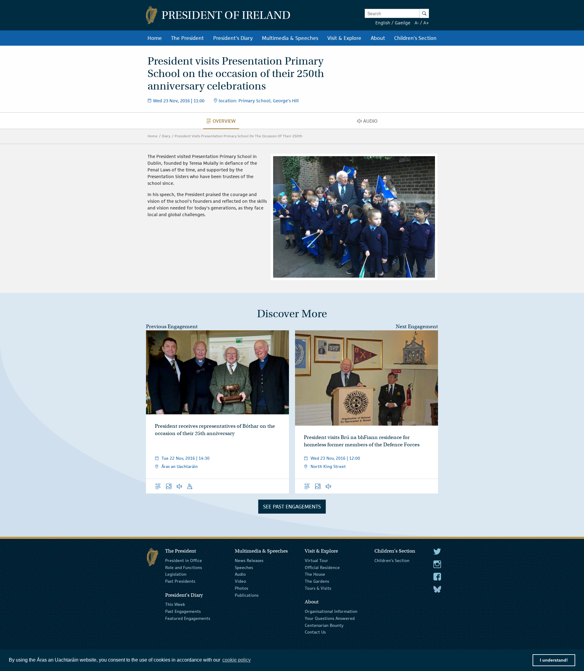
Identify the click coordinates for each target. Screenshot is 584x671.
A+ (426, 23)
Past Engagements (183, 611)
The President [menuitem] (187, 38)
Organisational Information (331, 611)
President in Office (183, 560)
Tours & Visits (318, 588)
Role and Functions (183, 567)
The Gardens (317, 581)
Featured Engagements (187, 618)
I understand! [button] (554, 660)
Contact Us (315, 632)
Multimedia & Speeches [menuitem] (290, 38)
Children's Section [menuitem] (415, 38)
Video (240, 581)
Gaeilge (402, 23)
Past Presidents (180, 581)
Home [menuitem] (155, 38)
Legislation (175, 574)
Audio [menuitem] (372, 122)
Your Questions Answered (330, 618)
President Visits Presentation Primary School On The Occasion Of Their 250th (238, 136)
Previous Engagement (172, 326)
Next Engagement (417, 326)
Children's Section (391, 560)
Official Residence (322, 567)
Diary (166, 136)
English (382, 23)
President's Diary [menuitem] (233, 38)
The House (315, 574)
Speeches (244, 567)
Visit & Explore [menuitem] (344, 38)
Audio (240, 574)
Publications (247, 595)
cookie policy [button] (236, 659)
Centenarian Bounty (324, 625)
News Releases (249, 560)
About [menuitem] (378, 38)
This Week (175, 604)
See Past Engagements (292, 506)
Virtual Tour (316, 560)
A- (417, 23)
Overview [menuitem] (226, 122)
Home (153, 136)
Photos (241, 588)
